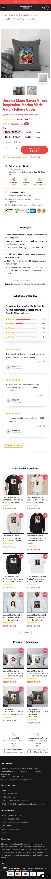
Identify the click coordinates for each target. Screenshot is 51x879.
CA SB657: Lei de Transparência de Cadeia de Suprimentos (24, 804)
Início (3, 15)
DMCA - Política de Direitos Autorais (15, 801)
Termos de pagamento (10, 819)
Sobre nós (5, 790)
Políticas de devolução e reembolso (15, 822)
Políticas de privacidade (11, 797)
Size (4, 128)
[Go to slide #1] (19, 90)
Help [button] (46, 876)
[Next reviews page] (46, 451)
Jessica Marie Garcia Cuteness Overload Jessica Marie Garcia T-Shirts (37, 499)
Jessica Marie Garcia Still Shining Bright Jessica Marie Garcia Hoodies (36, 617)
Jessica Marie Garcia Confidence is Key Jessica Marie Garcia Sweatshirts (13, 579)
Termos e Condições (9, 794)
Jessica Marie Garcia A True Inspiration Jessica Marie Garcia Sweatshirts (12, 538)
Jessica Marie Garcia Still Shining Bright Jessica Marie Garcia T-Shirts (36, 579)
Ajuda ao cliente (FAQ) (10, 829)
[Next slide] (46, 53)
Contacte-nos (7, 826)
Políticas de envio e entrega (12, 815)
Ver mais (26, 632)
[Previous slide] (4, 53)
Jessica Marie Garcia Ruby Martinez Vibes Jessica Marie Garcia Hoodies (13, 617)
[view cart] (47, 7)
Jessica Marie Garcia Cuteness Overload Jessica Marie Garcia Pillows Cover (37, 673)
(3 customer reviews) (22, 119)
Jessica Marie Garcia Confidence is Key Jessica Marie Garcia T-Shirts (13, 499)
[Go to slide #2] (32, 90)
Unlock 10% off (5, 868)
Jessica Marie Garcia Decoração (23, 15)
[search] (43, 7)
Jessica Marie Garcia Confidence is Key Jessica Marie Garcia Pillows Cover (13, 673)
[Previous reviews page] (34, 451)
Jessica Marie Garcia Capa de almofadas (19, 19)
